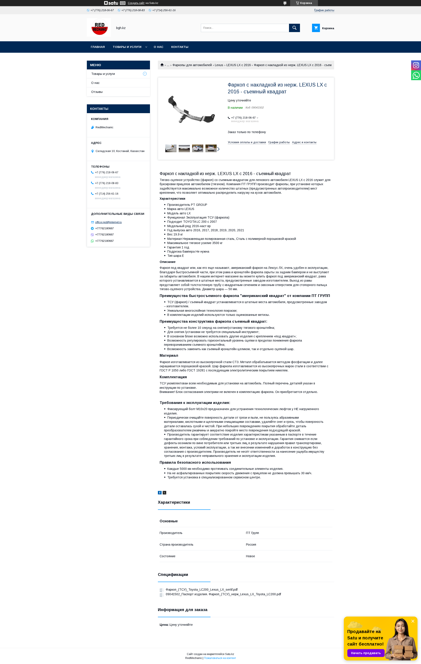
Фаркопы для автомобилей (192, 65)
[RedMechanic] (99, 35)
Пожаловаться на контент (220, 658)
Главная (98, 47)
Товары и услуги (127, 47)
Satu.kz (229, 654)
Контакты (179, 47)
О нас (158, 47)
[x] (164, 493)
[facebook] (160, 493)
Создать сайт (136, 3)
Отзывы (97, 92)
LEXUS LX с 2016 (239, 65)
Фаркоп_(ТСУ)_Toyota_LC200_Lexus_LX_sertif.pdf (201, 589)
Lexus (219, 65)
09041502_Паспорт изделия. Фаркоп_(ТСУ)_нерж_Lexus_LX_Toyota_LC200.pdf (223, 594)
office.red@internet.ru (108, 222)
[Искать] (294, 28)
